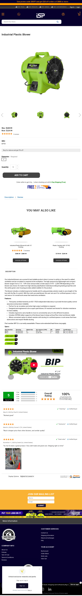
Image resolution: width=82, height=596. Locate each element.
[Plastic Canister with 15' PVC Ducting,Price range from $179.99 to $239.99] (61, 234)
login (78, 7)
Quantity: (5, 167)
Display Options (14, 476)
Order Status (45, 553)
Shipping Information (47, 535)
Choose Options (20, 260)
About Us (4, 550)
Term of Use (5, 555)
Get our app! (75, 584)
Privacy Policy (48, 593)
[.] (41, 336)
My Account (44, 551)
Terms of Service (59, 593)
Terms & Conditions (8, 557)
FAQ (42, 540)
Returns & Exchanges (47, 538)
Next (79, 115)
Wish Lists (44, 556)
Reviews (4, 560)
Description (9, 197)
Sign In (72, 7)
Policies (4, 552)
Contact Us (44, 533)
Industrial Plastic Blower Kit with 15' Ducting (21, 246)
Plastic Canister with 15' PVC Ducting (61, 246)
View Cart (44, 558)
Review (20, 197)
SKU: (3, 141)
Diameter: (9, 157)
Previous (3, 115)
